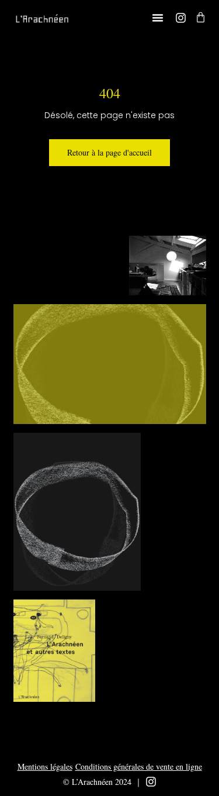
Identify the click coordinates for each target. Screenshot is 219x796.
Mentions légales (45, 766)
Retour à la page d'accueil (109, 152)
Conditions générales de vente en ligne (138, 766)
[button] (157, 17)
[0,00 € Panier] (200, 17)
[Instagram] (180, 17)
